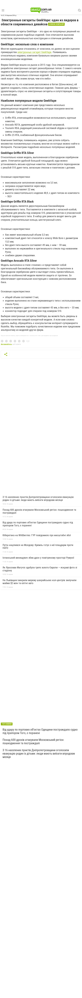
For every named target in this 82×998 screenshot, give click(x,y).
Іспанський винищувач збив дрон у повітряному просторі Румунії (38, 557)
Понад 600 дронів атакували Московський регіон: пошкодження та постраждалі (39, 511)
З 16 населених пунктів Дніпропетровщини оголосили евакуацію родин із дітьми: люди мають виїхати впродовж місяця (38, 499)
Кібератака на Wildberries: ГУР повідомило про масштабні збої (37, 535)
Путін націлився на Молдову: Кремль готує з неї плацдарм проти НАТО (38, 547)
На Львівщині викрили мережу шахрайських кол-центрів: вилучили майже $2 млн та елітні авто (39, 582)
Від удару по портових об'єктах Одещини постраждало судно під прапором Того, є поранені (38, 524)
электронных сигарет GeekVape (34, 52)
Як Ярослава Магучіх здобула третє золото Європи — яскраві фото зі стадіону (40, 569)
